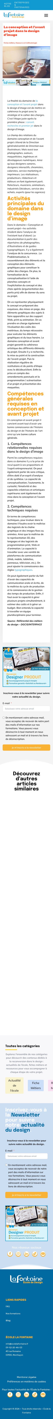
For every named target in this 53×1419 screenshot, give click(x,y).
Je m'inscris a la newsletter (26, 747)
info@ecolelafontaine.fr (17, 1343)
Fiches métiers (9, 43)
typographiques (23, 569)
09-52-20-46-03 (14, 1347)
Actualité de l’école (14, 1085)
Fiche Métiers (36, 1085)
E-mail (6, 703)
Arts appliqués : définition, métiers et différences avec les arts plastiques (25, 909)
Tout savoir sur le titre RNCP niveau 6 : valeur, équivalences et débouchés (25, 835)
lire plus (12, 863)
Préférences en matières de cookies (26, 1381)
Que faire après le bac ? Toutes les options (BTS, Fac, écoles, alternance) (25, 983)
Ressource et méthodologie (26, 43)
